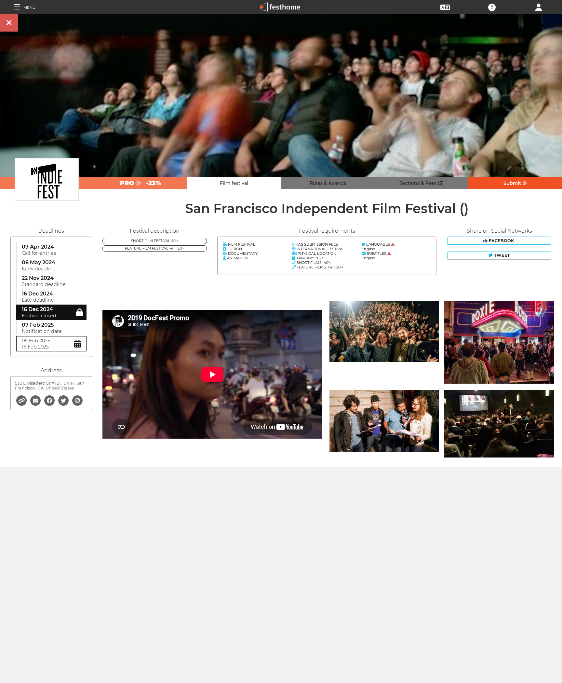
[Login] (538, 6)
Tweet (501, 255)
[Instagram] (77, 400)
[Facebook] (50, 400)
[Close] (9, 23)
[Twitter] (64, 400)
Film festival (234, 183)
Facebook (501, 240)
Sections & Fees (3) (421, 183)
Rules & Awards (328, 183)
